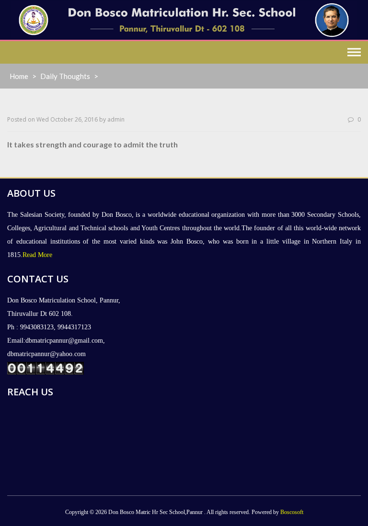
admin (116, 119)
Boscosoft (291, 512)
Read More (37, 254)
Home (19, 76)
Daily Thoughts (65, 76)
